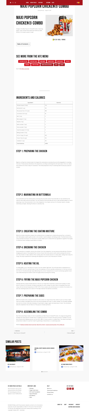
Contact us (50, 394)
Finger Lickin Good (34, 390)
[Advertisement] (40, 38)
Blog (53, 2)
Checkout (71, 404)
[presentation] (18, 353)
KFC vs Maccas (60, 324)
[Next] (81, 358)
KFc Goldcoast (11, 364)
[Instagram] (15, 3)
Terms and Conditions (52, 390)
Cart (65, 404)
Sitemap (31, 388)
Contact (78, 404)
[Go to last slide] (8, 358)
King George (41, 10)
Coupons (40, 2)
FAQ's (31, 397)
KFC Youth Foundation (35, 392)
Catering (48, 2)
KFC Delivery (32, 395)
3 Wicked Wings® (71, 332)
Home (27, 2)
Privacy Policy (50, 392)
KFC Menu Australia (24, 68)
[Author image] (8, 367)
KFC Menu (43, 56)
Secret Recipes (33, 393)
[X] (13, 3)
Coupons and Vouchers (51, 324)
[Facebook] (11, 3)
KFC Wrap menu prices (66, 364)
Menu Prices (33, 2)
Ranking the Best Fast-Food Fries (28, 324)
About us (49, 388)
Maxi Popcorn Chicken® (19, 332)
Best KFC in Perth (41, 324)
